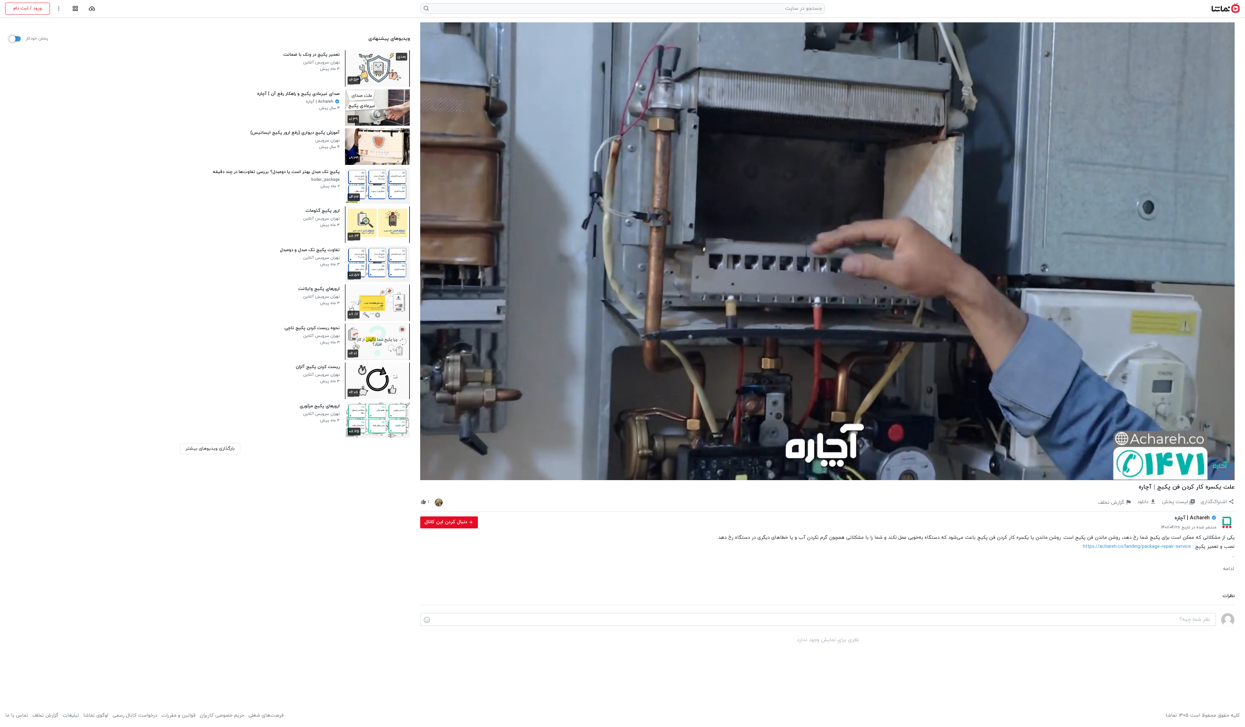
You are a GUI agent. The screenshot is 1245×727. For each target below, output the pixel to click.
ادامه (1228, 569)
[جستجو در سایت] (426, 8)
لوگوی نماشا (95, 715)
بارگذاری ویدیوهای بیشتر (210, 448)
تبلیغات (71, 715)
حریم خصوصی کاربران (222, 715)
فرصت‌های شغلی (266, 715)
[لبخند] (426, 620)
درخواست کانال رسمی (135, 715)
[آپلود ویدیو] (92, 9)
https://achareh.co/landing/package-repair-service (1137, 546)
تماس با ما (16, 715)
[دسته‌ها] (75, 8)
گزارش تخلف (45, 715)
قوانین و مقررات (178, 715)
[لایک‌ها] (438, 502)
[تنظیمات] (58, 8)
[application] (827, 251)
